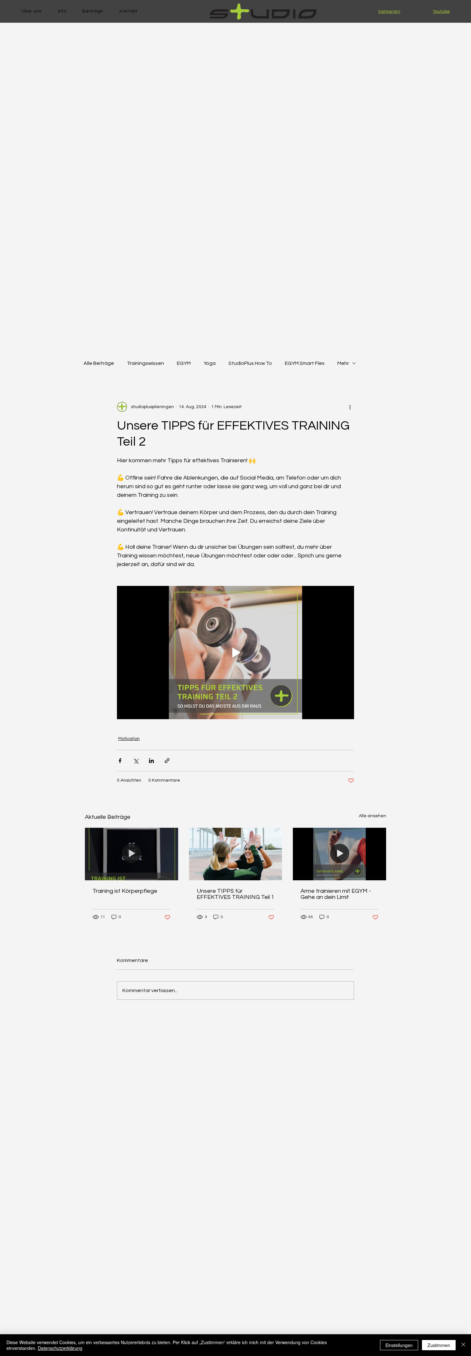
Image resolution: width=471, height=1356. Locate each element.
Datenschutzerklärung (60, 1348)
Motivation (129, 738)
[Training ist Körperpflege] (131, 854)
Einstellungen (399, 1345)
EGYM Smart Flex (305, 363)
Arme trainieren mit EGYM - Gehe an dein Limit (336, 894)
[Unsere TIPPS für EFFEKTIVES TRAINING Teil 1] (235, 854)
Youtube (441, 11)
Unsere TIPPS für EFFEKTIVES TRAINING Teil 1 (235, 894)
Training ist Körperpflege (125, 891)
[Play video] (235, 652)
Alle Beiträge (99, 363)
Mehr (343, 363)
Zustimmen (438, 1345)
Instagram (389, 11)
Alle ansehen (372, 816)
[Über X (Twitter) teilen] (136, 761)
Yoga (209, 363)
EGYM (184, 363)
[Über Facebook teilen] (120, 761)
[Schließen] (463, 1345)
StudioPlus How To (250, 363)
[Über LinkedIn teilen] (151, 761)
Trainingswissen (145, 363)
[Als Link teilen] (167, 761)
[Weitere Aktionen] (350, 407)
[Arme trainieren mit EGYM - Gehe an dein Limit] (339, 854)
